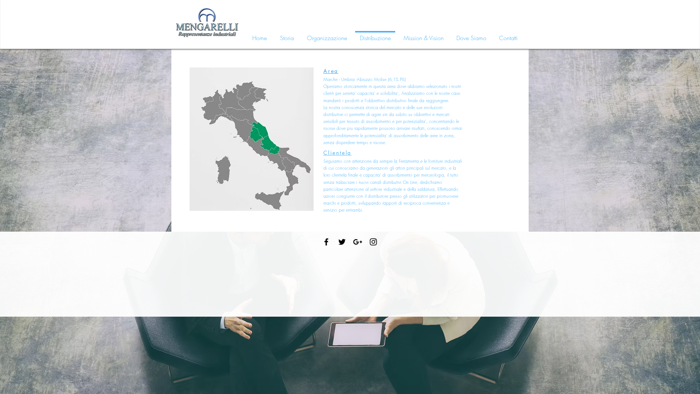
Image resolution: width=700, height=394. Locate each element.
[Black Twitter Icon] (342, 242)
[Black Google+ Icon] (357, 242)
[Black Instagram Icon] (373, 242)
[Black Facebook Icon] (326, 242)
